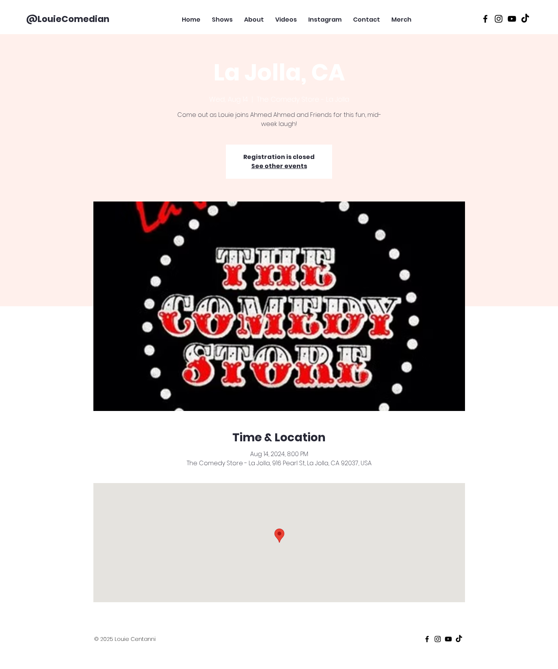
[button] (458, 16)
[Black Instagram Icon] (498, 19)
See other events (279, 166)
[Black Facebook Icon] (485, 19)
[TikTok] (525, 19)
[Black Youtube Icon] (512, 19)
